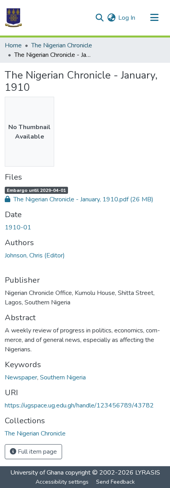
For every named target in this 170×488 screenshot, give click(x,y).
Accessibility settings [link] (62, 482)
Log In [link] (126, 17)
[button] (13, 18)
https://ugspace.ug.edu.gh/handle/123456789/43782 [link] (79, 405)
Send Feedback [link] (115, 482)
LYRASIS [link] (147, 472)
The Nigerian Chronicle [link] (61, 45)
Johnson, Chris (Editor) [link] (35, 255)
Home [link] (13, 45)
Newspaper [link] (21, 377)
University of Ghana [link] (37, 472)
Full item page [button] (36, 451)
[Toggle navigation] (154, 17)
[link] (85, 199)
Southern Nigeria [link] (63, 377)
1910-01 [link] (18, 227)
